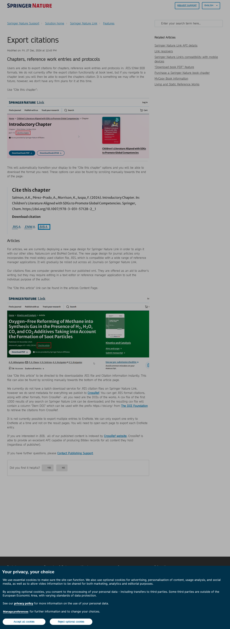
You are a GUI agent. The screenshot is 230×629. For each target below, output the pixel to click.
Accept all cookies (24, 621)
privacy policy (23, 603)
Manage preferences (15, 611)
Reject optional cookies (71, 621)
